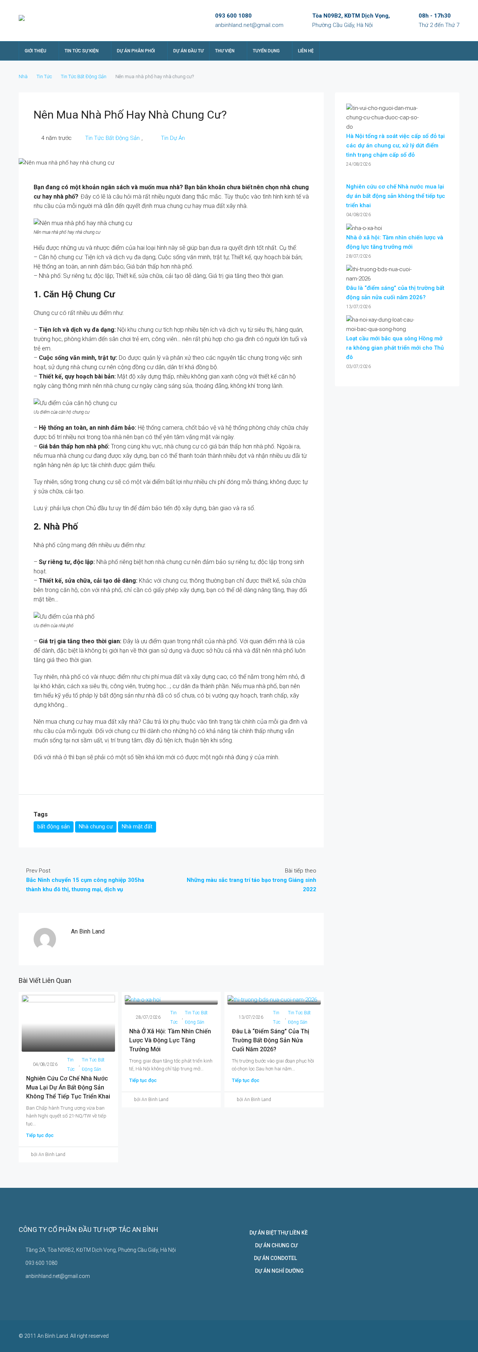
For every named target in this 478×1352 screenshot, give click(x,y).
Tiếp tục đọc (40, 1135)
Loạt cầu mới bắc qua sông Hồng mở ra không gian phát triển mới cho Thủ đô (395, 348)
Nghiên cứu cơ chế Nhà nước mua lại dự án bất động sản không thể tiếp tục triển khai (68, 1087)
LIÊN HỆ (306, 50)
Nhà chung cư (96, 826)
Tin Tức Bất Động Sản (83, 76)
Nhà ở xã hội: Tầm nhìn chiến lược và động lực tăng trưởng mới (170, 1040)
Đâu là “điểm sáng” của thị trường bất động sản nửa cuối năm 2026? (270, 1040)
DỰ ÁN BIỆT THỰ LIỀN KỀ (278, 1233)
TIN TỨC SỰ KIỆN (82, 50)
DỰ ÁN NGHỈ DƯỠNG (276, 1271)
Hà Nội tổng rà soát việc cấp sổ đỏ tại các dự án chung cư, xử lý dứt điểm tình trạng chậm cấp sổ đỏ (395, 145)
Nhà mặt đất (137, 826)
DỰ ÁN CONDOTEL (273, 1258)
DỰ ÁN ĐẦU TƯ (188, 50)
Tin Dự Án (165, 138)
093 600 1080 (233, 15)
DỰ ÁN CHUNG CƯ (273, 1245)
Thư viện (225, 50)
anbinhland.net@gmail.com (249, 25)
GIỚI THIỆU (35, 50)
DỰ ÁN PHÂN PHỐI (136, 50)
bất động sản (53, 826)
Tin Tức (44, 76)
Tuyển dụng (266, 50)
